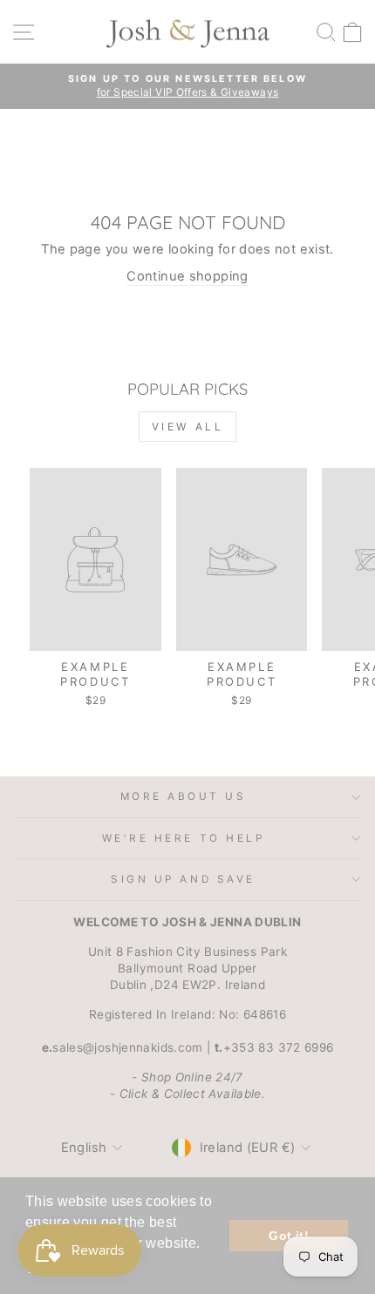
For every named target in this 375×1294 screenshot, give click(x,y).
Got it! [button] (289, 1236)
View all (188, 426)
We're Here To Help (183, 838)
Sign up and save (183, 879)
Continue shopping (187, 276)
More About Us (183, 796)
